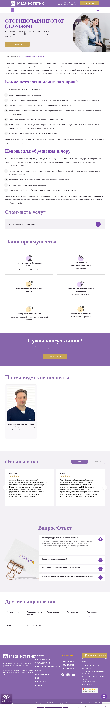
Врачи (38, 670)
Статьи (38, 685)
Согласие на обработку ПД (89, 703)
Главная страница (10, 56)
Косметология (13, 612)
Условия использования (73, 703)
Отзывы (79, 461)
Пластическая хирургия (34, 613)
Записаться (90, 3)
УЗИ (9, 625)
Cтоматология (53, 612)
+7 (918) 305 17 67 (67, 669)
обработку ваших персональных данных (52, 707)
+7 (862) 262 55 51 (68, 2)
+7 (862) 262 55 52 (67, 665)
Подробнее (21, 434)
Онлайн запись (17, 44)
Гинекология (72, 612)
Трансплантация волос (34, 626)
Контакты (40, 682)
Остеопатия (92, 612)
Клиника (39, 655)
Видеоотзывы (96, 461)
